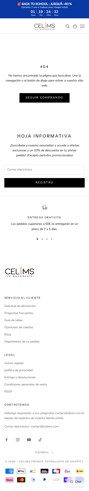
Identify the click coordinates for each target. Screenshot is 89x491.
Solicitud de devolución (20, 306)
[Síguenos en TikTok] (40, 440)
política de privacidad (18, 370)
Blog (7, 334)
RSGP (8, 391)
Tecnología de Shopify (64, 461)
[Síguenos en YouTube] (29, 440)
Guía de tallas (13, 320)
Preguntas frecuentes (18, 313)
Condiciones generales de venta (25, 384)
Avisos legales (14, 363)
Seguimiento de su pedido (21, 341)
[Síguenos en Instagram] (18, 440)
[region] (44, 218)
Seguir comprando (44, 98)
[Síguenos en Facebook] (6, 440)
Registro (45, 183)
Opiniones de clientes (18, 327)
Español (42, 452)
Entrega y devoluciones (20, 377)
